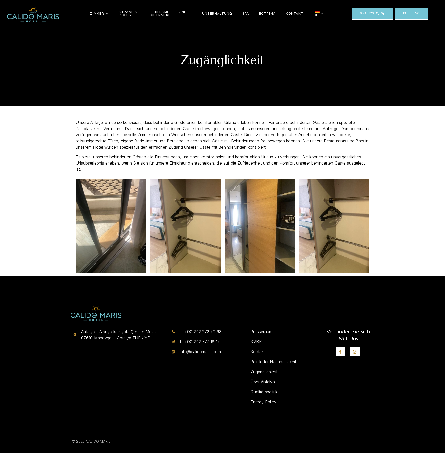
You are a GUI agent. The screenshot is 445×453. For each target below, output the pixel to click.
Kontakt (294, 13)
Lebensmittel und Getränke (169, 13)
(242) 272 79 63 (372, 13)
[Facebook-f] (340, 351)
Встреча (267, 13)
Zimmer (97, 13)
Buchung (411, 13)
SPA (245, 13)
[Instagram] (355, 351)
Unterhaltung (217, 13)
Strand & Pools (128, 13)
